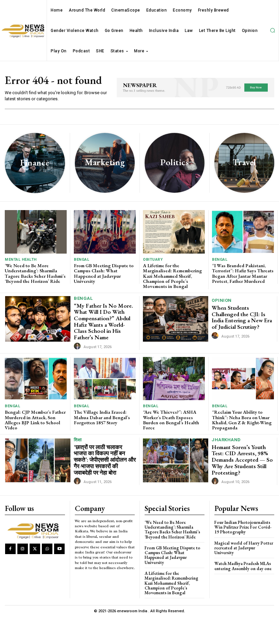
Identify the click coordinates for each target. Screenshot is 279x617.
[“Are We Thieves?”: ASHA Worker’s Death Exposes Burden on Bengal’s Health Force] (174, 378)
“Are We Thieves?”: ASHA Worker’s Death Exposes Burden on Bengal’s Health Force (171, 420)
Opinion (222, 300)
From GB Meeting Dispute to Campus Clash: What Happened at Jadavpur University (104, 273)
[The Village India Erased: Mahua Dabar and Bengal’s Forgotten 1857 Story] (105, 378)
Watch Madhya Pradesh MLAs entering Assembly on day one (243, 566)
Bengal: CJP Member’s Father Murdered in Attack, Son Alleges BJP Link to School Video (35, 420)
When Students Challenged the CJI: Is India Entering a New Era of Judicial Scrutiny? (242, 317)
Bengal (81, 259)
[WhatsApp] (47, 549)
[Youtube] (59, 549)
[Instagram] (22, 549)
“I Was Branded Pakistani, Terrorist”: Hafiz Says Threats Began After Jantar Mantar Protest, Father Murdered (243, 273)
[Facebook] (10, 549)
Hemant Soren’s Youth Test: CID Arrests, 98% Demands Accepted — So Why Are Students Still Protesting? (242, 459)
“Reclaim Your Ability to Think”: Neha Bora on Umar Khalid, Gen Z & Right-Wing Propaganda (242, 420)
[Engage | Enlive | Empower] (34, 530)
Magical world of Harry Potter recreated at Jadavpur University (243, 548)
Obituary (153, 259)
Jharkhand (226, 440)
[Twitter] (35, 549)
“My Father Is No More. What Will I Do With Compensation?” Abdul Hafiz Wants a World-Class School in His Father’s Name (103, 321)
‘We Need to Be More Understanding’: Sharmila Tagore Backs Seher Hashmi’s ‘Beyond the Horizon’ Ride (35, 273)
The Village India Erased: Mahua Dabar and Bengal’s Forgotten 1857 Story (102, 417)
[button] (272, 30)
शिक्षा (78, 440)
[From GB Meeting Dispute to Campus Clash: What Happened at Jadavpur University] (105, 231)
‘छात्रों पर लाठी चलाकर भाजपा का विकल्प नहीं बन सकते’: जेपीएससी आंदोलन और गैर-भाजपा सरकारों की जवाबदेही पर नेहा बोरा (105, 459)
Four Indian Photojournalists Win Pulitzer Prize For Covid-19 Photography (243, 527)
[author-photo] (78, 346)
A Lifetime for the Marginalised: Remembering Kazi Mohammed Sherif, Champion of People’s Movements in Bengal (172, 276)
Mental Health (21, 259)
